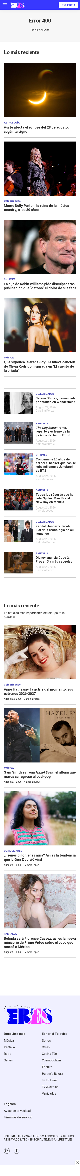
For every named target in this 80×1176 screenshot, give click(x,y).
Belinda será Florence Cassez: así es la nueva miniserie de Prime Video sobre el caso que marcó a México (40, 942)
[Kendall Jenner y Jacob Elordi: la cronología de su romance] (18, 531)
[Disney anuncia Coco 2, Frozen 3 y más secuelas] (18, 563)
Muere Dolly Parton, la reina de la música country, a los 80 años (36, 208)
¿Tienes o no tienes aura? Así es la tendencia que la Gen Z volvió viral (40, 857)
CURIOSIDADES (13, 850)
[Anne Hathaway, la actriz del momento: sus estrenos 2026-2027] (40, 652)
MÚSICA (9, 357)
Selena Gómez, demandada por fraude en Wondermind (56, 400)
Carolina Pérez (45, 410)
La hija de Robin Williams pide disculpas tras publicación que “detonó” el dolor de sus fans (40, 286)
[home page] (17, 5)
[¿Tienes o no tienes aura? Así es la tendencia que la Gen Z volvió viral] (40, 818)
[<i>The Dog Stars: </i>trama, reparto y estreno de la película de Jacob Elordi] (18, 433)
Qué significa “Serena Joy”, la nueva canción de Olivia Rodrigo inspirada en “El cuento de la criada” (39, 366)
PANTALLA (42, 423)
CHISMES (9, 279)
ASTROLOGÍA (12, 122)
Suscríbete (68, 4)
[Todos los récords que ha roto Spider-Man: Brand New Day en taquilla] (18, 499)
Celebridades (12, 200)
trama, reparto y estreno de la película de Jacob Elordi (53, 431)
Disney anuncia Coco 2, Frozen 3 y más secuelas (54, 559)
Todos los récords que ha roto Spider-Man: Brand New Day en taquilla (54, 498)
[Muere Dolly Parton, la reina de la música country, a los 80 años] (40, 169)
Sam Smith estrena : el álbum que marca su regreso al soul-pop (40, 774)
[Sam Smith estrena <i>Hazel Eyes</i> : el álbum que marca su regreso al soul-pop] (40, 735)
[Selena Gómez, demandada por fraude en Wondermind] (18, 403)
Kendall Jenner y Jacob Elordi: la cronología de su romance (55, 529)
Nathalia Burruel (45, 444)
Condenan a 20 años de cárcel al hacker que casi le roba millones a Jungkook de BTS (56, 465)
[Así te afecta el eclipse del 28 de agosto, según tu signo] (40, 90)
